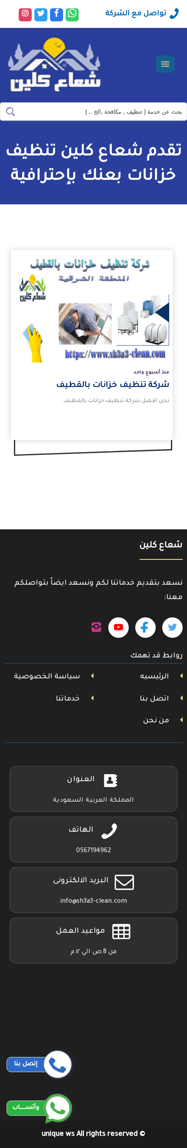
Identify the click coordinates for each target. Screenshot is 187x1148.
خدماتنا (68, 699)
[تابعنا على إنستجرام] (96, 628)
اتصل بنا (154, 699)
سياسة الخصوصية (47, 677)
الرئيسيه (154, 677)
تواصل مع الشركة (136, 14)
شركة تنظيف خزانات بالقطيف (112, 385)
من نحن (156, 721)
